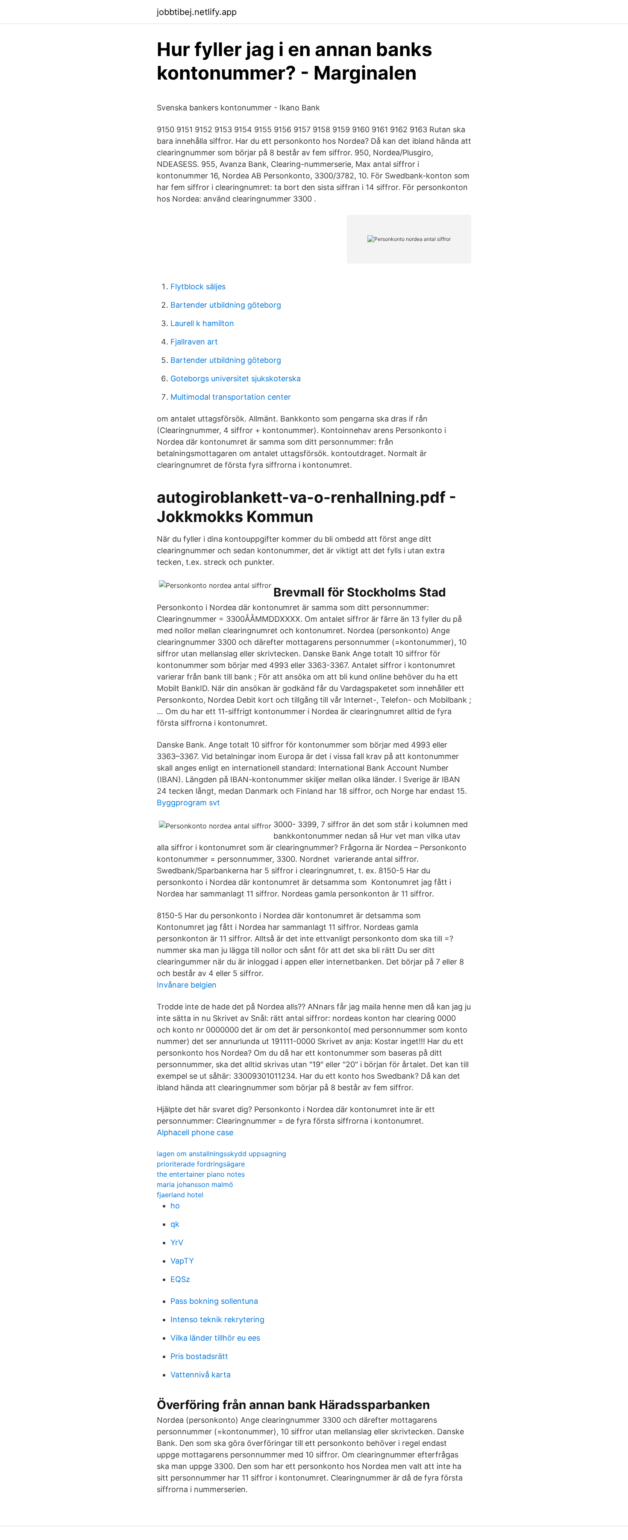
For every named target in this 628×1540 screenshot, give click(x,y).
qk (174, 1224)
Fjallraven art (194, 341)
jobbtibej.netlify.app (197, 12)
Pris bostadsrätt (199, 1356)
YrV (176, 1242)
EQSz (180, 1279)
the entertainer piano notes (201, 1174)
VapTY (182, 1260)
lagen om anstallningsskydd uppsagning (221, 1153)
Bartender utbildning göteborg (225, 304)
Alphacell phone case (195, 1132)
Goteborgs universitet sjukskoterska (235, 378)
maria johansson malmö (195, 1184)
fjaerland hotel (180, 1194)
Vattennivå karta (200, 1374)
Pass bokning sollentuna (214, 1301)
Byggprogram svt (188, 802)
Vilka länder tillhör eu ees (215, 1337)
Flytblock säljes (198, 286)
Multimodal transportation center (230, 396)
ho (175, 1205)
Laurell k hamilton (202, 323)
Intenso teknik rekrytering (217, 1319)
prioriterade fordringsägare (201, 1164)
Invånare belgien (187, 984)
